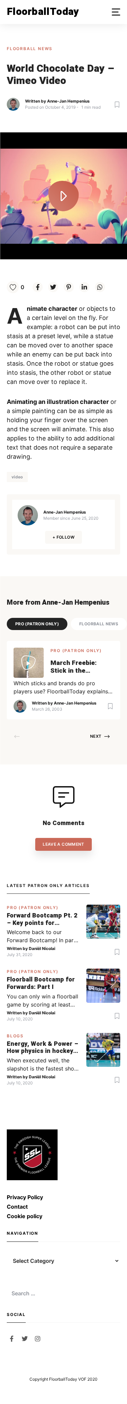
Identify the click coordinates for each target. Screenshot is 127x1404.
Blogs (15, 1035)
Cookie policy (24, 1216)
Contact (17, 1206)
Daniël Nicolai (42, 948)
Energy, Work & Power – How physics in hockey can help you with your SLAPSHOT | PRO (42, 1047)
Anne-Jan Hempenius (68, 101)
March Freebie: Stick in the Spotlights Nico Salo (81, 667)
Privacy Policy (25, 1197)
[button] (116, 12)
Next (95, 736)
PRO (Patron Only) (76, 650)
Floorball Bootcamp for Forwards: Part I (41, 983)
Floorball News (29, 48)
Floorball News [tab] (98, 623)
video (17, 476)
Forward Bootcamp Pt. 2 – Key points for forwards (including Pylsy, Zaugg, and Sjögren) (42, 919)
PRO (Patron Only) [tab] (37, 623)
